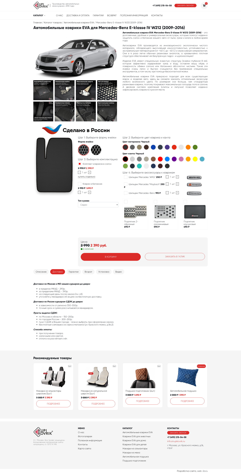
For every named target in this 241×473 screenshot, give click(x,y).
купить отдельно (86, 176)
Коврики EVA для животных (136, 436)
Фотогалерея (85, 436)
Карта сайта (84, 448)
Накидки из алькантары (135, 448)
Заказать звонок (185, 5)
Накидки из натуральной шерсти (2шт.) (94, 392)
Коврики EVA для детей (134, 444)
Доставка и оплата (78, 15)
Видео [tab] (118, 271)
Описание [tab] (41, 271)
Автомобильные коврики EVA (138, 432)
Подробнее (53, 403)
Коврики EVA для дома (134, 440)
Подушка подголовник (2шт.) (140, 391)
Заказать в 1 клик (175, 256)
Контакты (156, 15)
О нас (59, 15)
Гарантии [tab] (74, 271)
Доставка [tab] (58, 271)
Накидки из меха (131, 452)
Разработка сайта (186, 471)
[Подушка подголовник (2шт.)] (142, 377)
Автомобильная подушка (183, 391)
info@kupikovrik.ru (176, 441)
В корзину (111, 256)
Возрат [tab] (88, 271)
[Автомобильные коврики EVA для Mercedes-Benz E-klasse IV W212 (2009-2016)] (43, 90)
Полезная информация (134, 15)
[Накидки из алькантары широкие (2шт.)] (53, 377)
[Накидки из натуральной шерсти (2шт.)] (98, 377)
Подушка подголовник (134, 460)
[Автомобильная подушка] (187, 377)
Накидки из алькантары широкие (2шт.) (48, 392)
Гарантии (98, 15)
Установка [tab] (103, 271)
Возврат (112, 15)
